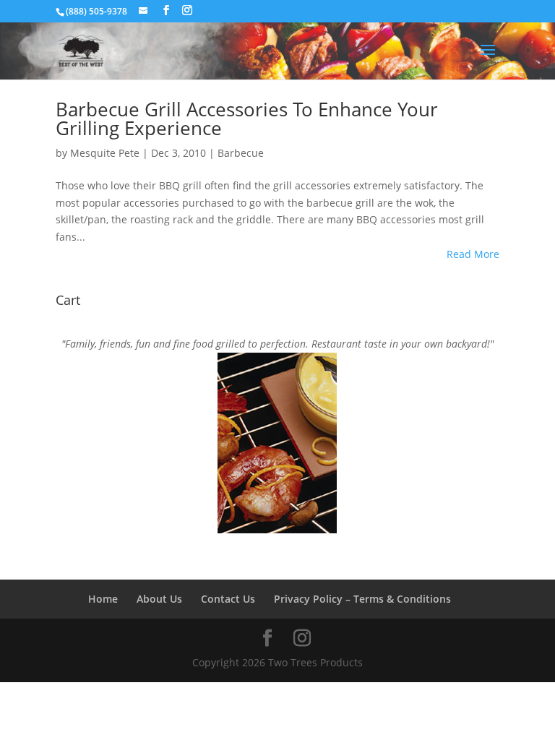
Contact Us (228, 599)
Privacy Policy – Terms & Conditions (362, 599)
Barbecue (241, 153)
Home (103, 599)
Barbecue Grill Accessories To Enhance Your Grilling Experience (247, 118)
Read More (473, 254)
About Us (159, 599)
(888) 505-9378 (96, 11)
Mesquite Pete (104, 153)
